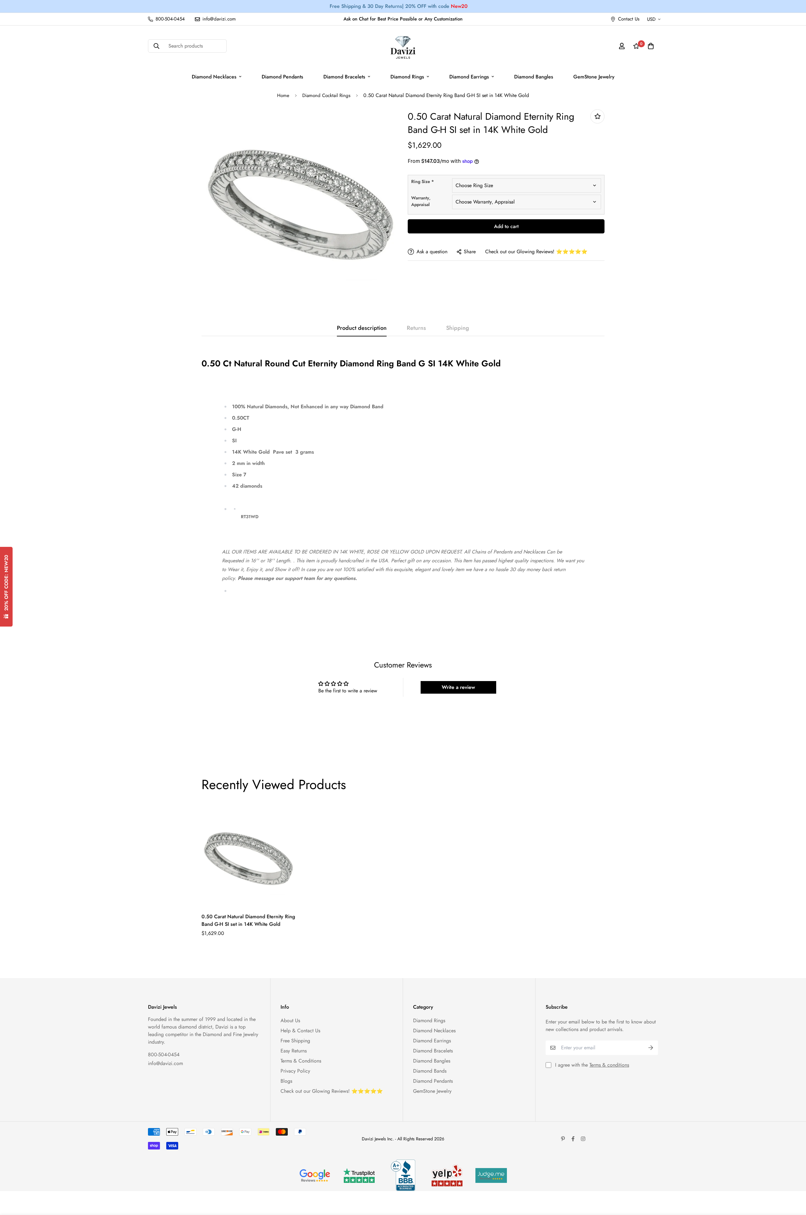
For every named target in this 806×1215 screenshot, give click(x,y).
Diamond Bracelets (344, 76)
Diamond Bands (429, 1071)
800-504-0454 (163, 1054)
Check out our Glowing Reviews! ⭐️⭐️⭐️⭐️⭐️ (536, 251)
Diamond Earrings (469, 76)
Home (283, 95)
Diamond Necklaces (214, 76)
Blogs (286, 1081)
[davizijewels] (403, 46)
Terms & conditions (609, 1065)
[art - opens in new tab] (315, 1175)
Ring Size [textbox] (422, 181)
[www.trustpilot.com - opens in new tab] (359, 1175)
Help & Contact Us (300, 1030)
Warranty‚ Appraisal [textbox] (420, 201)
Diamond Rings (407, 76)
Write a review (458, 687)
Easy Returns (294, 1050)
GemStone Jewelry (594, 76)
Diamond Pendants (282, 76)
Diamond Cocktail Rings (326, 95)
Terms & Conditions (301, 1060)
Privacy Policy (295, 1071)
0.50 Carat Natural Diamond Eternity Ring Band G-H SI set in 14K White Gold (248, 920)
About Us (290, 1020)
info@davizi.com (165, 1063)
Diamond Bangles (533, 76)
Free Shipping (295, 1040)
